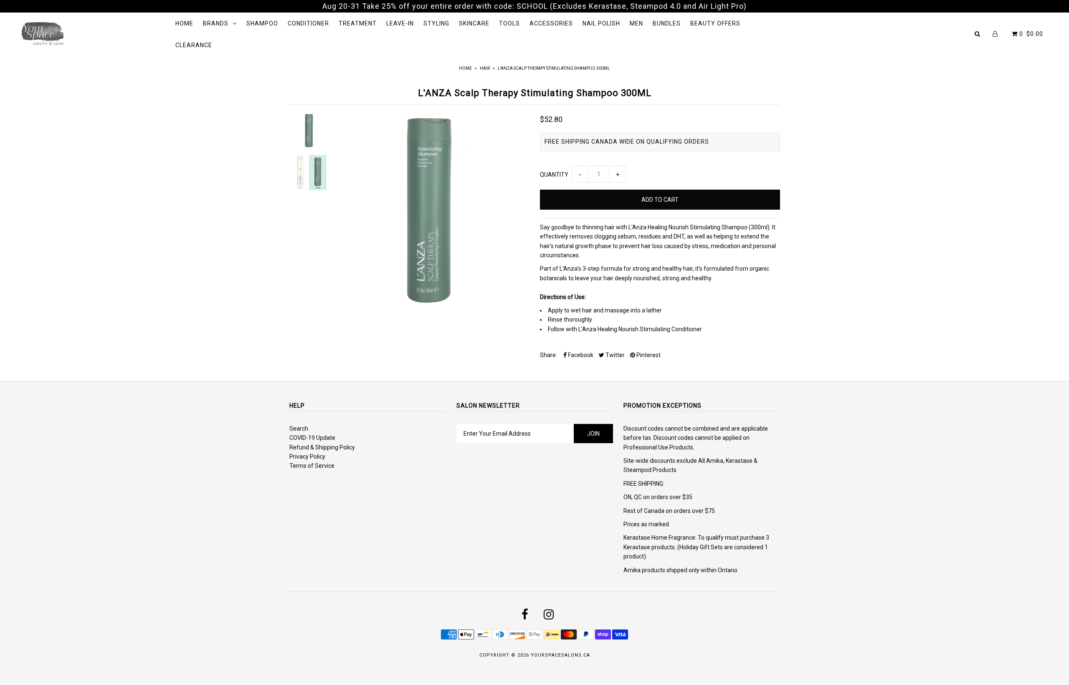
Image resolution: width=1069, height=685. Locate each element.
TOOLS (509, 23)
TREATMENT (358, 23)
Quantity (554, 174)
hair (485, 68)
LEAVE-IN (400, 23)
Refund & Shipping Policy (322, 447)
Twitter (614, 355)
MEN (636, 23)
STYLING (436, 23)
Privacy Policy (307, 456)
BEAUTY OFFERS (715, 23)
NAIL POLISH (601, 23)
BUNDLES (667, 23)
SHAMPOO (262, 23)
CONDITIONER (308, 23)
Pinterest (648, 355)
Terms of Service (311, 465)
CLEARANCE (193, 45)
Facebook (580, 355)
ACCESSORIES (551, 23)
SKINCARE (474, 23)
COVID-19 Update (312, 437)
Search (298, 428)
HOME (184, 23)
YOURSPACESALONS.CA (560, 655)
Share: (548, 355)
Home (465, 68)
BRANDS (215, 23)
